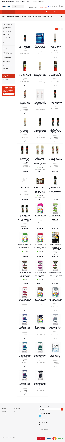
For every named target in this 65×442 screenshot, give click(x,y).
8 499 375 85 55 (43, 6)
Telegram (40, 416)
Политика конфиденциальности (7, 413)
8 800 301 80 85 (32, 6)
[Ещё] (61, 12)
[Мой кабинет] (52, 6)
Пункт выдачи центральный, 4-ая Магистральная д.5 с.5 (15, 1)
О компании (5, 406)
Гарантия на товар (18, 411)
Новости (4, 408)
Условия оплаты (18, 408)
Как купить (17, 406)
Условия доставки (18, 410)
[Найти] (22, 6)
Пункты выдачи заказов (5, 410)
